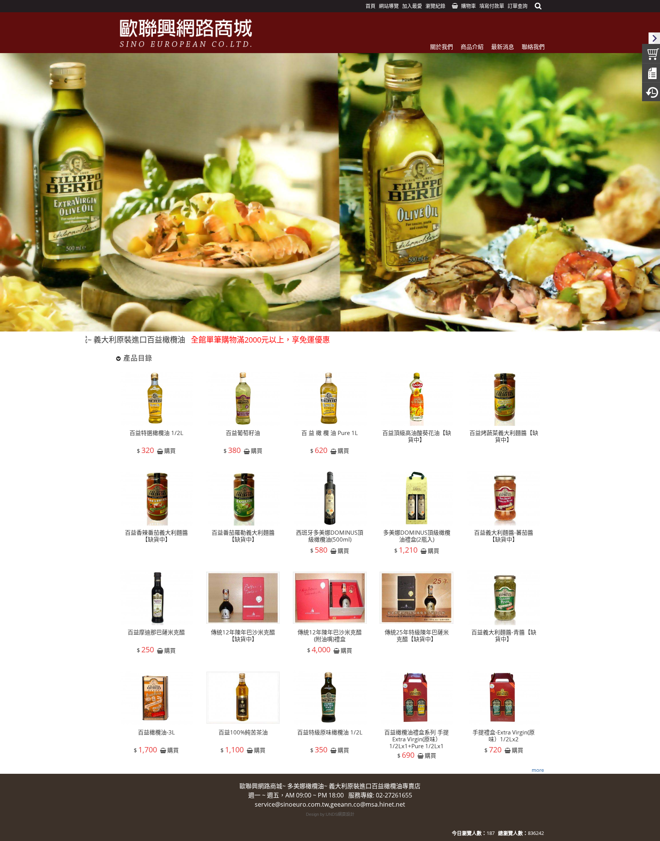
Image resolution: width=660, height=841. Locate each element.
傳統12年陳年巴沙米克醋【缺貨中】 (243, 635)
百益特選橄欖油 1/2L (156, 432)
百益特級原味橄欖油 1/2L (329, 732)
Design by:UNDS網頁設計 (330, 814)
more (538, 770)
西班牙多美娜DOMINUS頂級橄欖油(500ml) (329, 536)
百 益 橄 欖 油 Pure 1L (329, 432)
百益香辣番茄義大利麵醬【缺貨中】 (156, 536)
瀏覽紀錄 (435, 5)
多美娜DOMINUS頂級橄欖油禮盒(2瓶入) (416, 536)
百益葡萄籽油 (243, 432)
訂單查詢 (517, 5)
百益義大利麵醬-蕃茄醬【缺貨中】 (503, 536)
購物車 (468, 5)
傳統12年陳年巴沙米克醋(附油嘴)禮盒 (330, 635)
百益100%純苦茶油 (243, 732)
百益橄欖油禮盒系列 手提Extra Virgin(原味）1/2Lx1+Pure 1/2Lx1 (416, 739)
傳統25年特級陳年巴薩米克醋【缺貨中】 (417, 635)
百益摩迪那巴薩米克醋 (156, 632)
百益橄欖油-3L (156, 732)
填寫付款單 (491, 5)
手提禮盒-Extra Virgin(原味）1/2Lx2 (503, 735)
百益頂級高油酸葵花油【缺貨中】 (416, 436)
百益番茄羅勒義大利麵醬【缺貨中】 (243, 536)
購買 (170, 451)
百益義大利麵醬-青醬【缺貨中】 (503, 635)
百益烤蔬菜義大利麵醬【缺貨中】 (503, 436)
